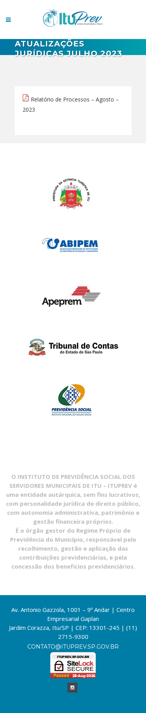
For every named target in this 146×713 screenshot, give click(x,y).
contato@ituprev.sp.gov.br (73, 646)
